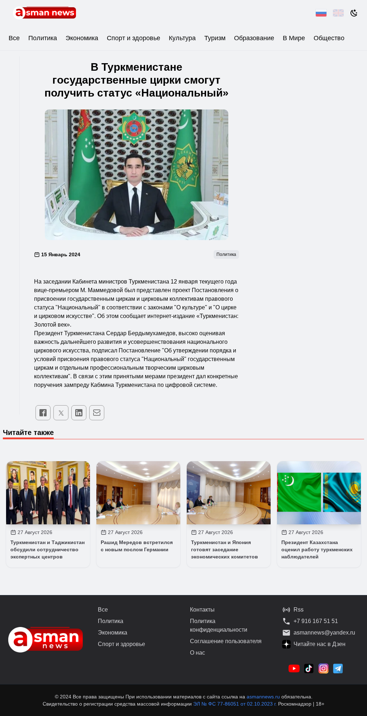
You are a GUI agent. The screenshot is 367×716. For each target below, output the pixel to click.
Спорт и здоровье (133, 38)
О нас (197, 653)
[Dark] (354, 13)
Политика (42, 38)
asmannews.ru (263, 696)
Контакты (202, 610)
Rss (299, 610)
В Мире (294, 38)
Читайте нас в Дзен (319, 644)
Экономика (82, 38)
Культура (182, 38)
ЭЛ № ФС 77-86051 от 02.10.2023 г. (235, 704)
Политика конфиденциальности (218, 625)
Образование (254, 38)
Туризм (214, 38)
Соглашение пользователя (226, 641)
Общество (329, 38)
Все (14, 38)
